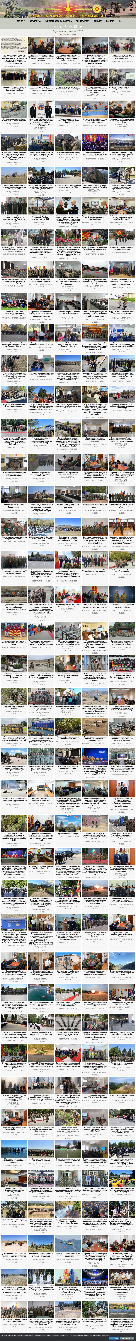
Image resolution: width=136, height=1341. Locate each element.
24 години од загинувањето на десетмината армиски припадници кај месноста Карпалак (14, 1065)
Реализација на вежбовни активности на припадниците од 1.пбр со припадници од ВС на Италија (41, 676)
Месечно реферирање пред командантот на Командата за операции (68, 505)
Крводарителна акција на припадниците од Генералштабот (14, 505)
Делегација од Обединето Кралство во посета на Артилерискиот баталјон (122, 187)
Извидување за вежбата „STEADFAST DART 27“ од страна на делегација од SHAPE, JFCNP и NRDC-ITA (68, 1290)
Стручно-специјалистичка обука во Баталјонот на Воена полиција (121, 313)
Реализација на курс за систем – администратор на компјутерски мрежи (121, 505)
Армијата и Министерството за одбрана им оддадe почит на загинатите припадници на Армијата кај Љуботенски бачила (95, 1036)
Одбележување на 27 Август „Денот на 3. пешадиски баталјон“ (95, 934)
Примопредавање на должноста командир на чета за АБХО (68, 186)
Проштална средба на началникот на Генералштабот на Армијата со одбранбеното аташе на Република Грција (14, 973)
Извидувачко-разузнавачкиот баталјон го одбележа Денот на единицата (95, 281)
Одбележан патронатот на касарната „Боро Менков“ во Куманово (14, 675)
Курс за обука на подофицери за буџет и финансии (14, 1320)
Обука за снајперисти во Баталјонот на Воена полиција (68, 88)
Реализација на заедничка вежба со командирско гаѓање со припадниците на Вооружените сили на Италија (14, 606)
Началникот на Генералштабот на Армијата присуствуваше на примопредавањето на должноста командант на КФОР (41, 739)
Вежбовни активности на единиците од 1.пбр (68, 767)
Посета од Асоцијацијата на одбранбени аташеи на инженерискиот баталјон (14, 768)
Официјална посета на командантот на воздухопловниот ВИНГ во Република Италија (41, 440)
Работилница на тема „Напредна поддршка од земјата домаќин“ (14, 1190)
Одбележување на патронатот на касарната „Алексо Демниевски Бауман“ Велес (122, 899)
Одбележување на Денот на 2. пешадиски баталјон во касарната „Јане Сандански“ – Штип (122, 836)
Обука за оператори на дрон (68, 833)
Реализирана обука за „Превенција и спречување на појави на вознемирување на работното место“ (68, 57)
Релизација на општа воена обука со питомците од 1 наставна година (95, 738)
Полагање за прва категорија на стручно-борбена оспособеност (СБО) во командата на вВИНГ (95, 1160)
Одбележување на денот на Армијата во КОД (122, 1003)
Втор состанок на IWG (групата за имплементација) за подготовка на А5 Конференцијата (122, 1290)
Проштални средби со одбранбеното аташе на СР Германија (121, 934)
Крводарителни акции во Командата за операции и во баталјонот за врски (122, 738)
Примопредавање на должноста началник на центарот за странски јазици (95, 217)
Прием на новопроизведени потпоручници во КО (122, 1063)
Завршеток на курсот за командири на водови (41, 1159)
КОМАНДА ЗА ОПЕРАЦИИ (67, 92)
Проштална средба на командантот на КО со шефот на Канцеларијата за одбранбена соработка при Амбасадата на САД (121, 1223)
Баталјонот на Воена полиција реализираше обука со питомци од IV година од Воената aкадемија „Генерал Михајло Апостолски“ (14, 156)
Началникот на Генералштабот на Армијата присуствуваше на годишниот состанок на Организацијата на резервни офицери (41, 122)
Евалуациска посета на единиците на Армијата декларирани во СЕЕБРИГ (68, 538)
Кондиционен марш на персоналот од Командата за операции (41, 473)
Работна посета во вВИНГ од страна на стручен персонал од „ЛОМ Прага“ (95, 1129)
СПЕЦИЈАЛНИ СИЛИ (118, 61)
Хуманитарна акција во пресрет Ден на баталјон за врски (68, 605)
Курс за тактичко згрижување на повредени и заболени (14, 538)
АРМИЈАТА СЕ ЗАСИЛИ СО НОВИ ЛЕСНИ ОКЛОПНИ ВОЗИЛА (68, 1034)
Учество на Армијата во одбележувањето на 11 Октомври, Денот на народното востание (122, 676)
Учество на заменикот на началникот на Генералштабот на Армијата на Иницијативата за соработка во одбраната (122, 282)
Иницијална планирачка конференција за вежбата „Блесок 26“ (95, 439)
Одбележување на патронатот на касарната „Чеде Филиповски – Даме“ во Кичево (41, 1289)
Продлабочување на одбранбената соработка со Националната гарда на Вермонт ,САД (41, 1098)
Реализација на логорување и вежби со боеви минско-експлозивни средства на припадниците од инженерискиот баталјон (41, 507)
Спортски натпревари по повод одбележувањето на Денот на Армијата (68, 1160)
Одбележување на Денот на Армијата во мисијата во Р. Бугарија (68, 972)
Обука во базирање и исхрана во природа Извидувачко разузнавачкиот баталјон (41, 768)
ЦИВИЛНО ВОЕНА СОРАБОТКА (13, 510)
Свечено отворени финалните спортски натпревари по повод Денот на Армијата (122, 1190)
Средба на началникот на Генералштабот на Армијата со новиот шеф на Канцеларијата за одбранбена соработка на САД (41, 837)
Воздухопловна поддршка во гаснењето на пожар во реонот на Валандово (68, 1254)
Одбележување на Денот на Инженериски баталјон (14, 405)
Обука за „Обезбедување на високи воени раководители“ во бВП (14, 800)
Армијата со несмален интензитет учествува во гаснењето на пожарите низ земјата (68, 1130)
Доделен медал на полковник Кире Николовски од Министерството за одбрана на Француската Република (95, 375)
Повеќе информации (127, 1338)
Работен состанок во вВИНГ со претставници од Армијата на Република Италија (41, 154)
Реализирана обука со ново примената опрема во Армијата (95, 186)
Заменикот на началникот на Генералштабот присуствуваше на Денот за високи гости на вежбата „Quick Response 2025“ (122, 769)
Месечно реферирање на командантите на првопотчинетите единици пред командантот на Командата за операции (14, 901)
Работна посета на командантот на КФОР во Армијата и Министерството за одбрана (95, 972)
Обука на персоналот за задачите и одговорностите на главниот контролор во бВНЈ (122, 344)
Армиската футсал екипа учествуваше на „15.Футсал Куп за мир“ (14, 642)
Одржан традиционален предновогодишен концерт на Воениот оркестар (95, 154)
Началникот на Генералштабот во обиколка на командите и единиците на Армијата (14, 281)
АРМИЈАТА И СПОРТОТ (91, 125)
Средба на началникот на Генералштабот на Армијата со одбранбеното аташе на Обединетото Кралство (41, 314)
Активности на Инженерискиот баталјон (122, 1096)
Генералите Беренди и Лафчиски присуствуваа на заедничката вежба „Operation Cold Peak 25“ (95, 836)
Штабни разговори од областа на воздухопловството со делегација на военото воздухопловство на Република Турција (94, 677)
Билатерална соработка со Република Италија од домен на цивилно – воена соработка (121, 439)
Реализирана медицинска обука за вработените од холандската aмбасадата (41, 374)
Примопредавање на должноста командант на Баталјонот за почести (95, 249)
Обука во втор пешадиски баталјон (14, 707)
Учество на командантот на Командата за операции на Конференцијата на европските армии (41, 1191)
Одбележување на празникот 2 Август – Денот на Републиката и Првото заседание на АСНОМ (68, 1064)
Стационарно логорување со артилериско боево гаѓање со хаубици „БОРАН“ (14, 187)
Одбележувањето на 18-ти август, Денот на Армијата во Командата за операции (41, 1034)
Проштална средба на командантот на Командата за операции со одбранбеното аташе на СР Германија (41, 973)
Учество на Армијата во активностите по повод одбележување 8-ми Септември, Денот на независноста (68, 900)
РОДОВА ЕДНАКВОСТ (63, 63)
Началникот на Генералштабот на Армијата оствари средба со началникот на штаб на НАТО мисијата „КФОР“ (122, 474)
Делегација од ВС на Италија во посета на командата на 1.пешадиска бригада (121, 605)
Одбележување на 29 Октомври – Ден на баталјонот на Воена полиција (41, 538)
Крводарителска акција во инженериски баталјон (68, 473)
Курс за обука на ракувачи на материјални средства (41, 280)
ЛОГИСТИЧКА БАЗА (10, 254)
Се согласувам (114, 1338)
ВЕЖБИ (112, 222)
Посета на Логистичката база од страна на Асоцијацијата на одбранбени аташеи (14, 571)
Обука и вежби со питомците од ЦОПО (14, 1220)
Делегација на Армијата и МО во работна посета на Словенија (95, 570)
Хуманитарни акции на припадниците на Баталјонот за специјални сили (122, 56)
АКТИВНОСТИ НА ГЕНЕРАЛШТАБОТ (40, 128)
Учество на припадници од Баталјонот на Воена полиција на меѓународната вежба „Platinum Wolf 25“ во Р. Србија (14, 1290)
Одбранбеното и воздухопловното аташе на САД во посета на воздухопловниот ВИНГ (68, 1191)
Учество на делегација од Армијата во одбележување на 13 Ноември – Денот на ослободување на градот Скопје (41, 407)
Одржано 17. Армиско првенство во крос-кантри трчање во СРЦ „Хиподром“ (14, 313)
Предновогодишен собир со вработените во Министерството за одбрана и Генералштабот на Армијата (41, 57)
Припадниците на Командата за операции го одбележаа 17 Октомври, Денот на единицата (41, 642)
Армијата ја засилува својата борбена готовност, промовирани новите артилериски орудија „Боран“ (122, 1161)
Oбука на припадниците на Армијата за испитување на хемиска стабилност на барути (68, 642)
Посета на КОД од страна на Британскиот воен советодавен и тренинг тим (95, 1190)
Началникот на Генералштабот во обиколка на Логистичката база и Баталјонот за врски (41, 187)
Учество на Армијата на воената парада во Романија (121, 248)
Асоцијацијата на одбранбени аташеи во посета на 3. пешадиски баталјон (14, 473)
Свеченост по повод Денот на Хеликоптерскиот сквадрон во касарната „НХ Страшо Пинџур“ (14, 1254)
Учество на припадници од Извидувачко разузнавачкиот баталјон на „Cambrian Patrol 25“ (14, 738)
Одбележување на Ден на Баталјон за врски (122, 570)
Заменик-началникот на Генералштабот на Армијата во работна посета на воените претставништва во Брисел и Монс (41, 251)
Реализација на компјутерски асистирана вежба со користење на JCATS (68, 406)
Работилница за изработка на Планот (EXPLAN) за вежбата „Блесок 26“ (41, 708)
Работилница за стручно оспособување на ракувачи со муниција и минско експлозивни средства (68, 282)
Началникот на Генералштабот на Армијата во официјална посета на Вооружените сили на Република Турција (121, 1130)
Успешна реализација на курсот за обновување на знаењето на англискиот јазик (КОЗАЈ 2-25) (95, 605)
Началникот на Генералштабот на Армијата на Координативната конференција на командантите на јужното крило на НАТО (94, 346)
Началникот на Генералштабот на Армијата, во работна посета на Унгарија (122, 120)
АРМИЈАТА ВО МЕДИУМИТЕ (121, 546)
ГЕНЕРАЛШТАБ (37, 63)
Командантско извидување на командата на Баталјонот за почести (95, 505)
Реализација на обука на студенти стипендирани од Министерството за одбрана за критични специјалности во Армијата (95, 1066)
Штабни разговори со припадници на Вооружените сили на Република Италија (121, 708)
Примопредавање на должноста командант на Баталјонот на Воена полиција (41, 1129)
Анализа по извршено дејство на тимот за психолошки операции (68, 313)
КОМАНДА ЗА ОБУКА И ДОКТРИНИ (94, 222)
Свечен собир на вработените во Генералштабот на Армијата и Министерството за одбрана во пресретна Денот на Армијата (14, 1035)
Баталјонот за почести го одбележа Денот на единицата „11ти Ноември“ (122, 406)
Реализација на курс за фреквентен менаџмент (41, 799)
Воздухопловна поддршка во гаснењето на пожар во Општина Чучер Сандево (68, 1221)
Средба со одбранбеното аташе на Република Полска (14, 1128)
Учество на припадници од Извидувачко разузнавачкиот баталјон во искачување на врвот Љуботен (14, 375)
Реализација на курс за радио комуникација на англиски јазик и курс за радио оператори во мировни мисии (41, 1322)
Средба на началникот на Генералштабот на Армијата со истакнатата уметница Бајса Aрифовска (95, 89)
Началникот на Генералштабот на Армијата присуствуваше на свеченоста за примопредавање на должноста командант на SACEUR (94, 1223)
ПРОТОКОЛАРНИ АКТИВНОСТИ (94, 96)
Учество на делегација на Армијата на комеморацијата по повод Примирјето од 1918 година (122, 375)
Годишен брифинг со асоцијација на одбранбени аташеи (68, 120)
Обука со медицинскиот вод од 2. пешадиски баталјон (68, 153)
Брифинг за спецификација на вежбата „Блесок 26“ (41, 867)
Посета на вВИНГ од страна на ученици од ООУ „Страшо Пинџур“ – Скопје (68, 344)
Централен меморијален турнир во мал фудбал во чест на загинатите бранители (94, 120)
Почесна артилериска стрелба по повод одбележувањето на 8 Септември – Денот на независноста (95, 900)
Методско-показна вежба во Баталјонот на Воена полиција (14, 120)
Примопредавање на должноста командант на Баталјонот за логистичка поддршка (14, 249)
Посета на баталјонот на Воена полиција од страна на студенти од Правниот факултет (14, 344)
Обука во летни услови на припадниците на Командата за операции (14, 1160)
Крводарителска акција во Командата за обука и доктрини (41, 343)
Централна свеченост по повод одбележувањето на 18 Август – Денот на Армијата (68, 1003)
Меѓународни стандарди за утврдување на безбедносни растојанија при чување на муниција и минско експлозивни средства (95, 802)
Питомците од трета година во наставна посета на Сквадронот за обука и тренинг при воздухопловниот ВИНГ (95, 314)
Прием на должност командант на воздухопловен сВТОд (122, 1033)
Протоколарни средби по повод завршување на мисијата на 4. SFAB (94, 1321)
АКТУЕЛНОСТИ (10, 66)
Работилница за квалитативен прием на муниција (68, 707)
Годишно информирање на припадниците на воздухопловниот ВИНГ (41, 217)
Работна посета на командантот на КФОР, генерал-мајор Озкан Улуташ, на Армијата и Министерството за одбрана (95, 474)
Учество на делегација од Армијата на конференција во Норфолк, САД (121, 154)
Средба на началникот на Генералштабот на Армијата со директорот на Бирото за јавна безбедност (122, 868)
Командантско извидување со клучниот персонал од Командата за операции (41, 1254)
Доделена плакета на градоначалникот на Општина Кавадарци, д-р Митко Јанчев (41, 88)
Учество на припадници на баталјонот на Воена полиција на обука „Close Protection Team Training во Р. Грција (68, 1322)
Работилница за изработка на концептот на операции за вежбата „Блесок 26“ (121, 217)
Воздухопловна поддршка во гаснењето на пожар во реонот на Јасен (122, 972)
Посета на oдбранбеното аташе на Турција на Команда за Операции (68, 675)
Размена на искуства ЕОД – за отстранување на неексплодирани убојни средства (14, 1098)
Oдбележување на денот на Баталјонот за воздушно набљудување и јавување (122, 642)
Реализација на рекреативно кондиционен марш (68, 737)
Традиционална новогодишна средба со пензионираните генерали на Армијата (14, 88)
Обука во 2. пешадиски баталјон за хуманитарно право (121, 88)
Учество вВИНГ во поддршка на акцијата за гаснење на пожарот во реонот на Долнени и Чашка (41, 1064)
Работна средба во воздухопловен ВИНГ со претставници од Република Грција (14, 218)
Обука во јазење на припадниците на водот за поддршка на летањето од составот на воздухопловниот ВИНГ (14, 837)
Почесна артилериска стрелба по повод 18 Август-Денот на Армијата (95, 1003)
